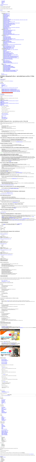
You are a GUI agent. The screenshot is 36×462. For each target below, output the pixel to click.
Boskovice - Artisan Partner (5, 431)
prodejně (8, 300)
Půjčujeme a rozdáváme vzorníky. (15, 188)
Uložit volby (2, 461)
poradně (4, 224)
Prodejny (3, 64)
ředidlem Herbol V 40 (14, 178)
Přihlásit (9, 394)
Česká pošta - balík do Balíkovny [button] (4, 307)
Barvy (2, 280)
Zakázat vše (1, 456)
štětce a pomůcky (5, 280)
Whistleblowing (3, 420)
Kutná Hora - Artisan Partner (5, 432)
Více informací (22, 452)
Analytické (2, 458)
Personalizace (2, 460)
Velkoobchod (3, 1)
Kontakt (2, 3)
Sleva (2, 86)
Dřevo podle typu (3, 13)
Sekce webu (2, 398)
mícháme (4, 381)
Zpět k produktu (2, 83)
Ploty (4, 59)
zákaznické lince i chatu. (12, 217)
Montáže (3, 410)
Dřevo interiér (3, 29)
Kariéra (2, 2)
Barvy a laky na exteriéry (4, 74)
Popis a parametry (4, 84)
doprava (4, 367)
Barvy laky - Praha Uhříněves (5, 430)
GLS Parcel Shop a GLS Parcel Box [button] (4, 316)
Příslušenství (3, 85)
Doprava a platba (3, 407)
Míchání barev (3, 411)
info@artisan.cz (11, 95)
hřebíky (9, 281)
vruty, (7, 281)
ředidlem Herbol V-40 (15, 202)
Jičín (2, 427)
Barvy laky (3, 73)
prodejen (4, 374)
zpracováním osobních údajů (7, 395)
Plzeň (2, 428)
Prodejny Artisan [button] (2, 299)
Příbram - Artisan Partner (4, 433)
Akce (2, 63)
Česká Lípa (3, 425)
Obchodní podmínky (4, 419)
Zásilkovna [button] (2, 303)
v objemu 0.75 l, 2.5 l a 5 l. (10, 192)
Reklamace (3, 418)
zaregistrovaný (5, 342)
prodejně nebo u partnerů (26, 218)
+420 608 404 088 (4, 4)
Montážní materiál (4, 281)
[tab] (18, 284)
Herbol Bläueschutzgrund (19, 141)
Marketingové (2, 459)
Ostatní (1, 415)
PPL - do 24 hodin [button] (2, 291)
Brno (2, 424)
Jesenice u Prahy (3, 426)
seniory (18, 219)
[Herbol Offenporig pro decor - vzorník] (4, 189)
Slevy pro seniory (4, 409)
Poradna (3, 408)
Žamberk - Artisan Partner (4, 434)
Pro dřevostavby (3, 40)
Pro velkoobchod (3, 417)
